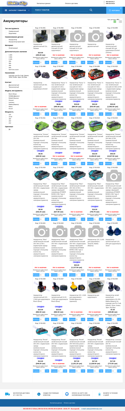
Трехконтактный (14, 87)
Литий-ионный (14, 48)
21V (10, 123)
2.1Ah (10, 59)
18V (10, 119)
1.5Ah (10, 57)
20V (10, 121)
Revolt (11, 108)
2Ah (10, 61)
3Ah (10, 63)
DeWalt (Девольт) (14, 96)
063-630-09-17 (110, 1)
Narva (10, 106)
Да (9, 129)
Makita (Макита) (14, 104)
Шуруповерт (13, 33)
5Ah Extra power (14, 69)
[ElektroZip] (14, 3)
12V (10, 114)
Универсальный (14, 31)
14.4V (10, 116)
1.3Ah (10, 55)
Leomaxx (11, 102)
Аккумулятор (13, 39)
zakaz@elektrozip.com (94, 409)
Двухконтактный (14, 85)
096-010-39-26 (110, 3)
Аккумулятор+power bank (17, 42)
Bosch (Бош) (13, 94)
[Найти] (91, 10)
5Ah (10, 67)
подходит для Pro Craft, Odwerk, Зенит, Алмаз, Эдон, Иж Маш (19, 77)
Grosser (11, 100)
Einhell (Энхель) (14, 98)
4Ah (10, 65)
